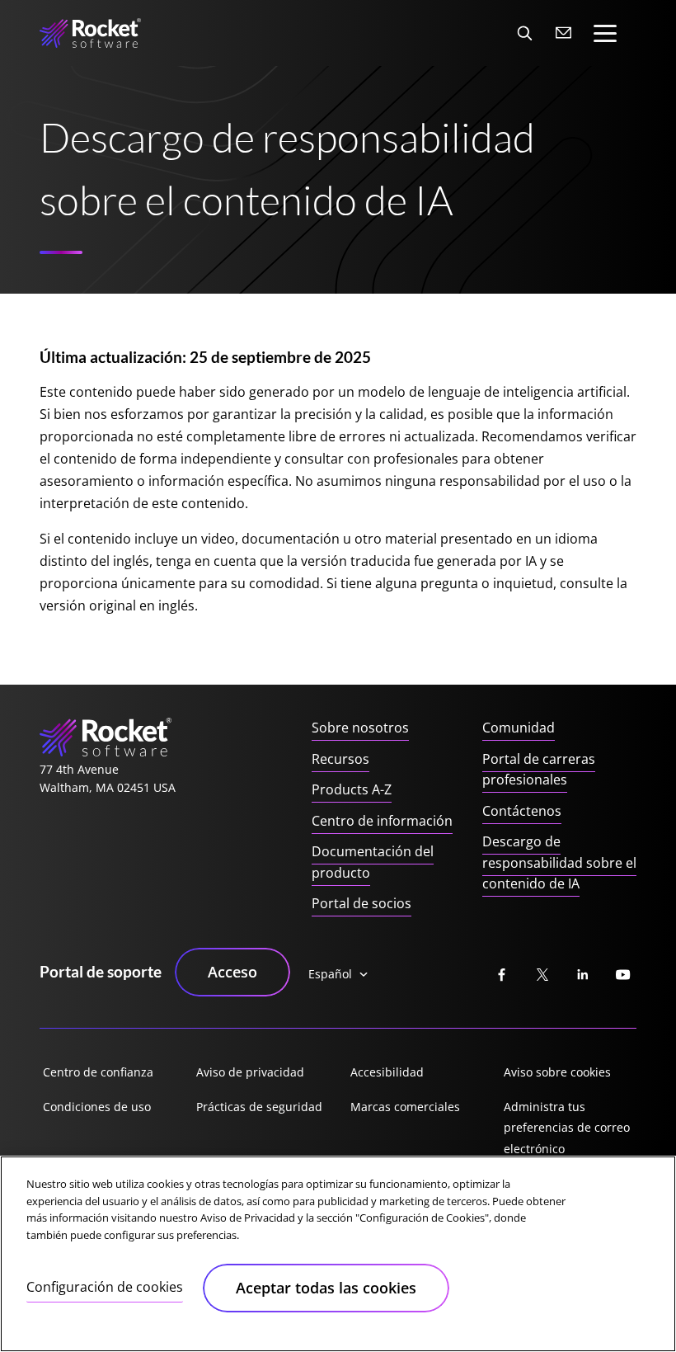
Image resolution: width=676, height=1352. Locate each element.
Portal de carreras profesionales (538, 769)
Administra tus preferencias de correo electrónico (567, 1128)
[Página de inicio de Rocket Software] (90, 33)
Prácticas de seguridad (259, 1106)
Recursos (340, 759)
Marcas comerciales (405, 1106)
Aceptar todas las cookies (326, 1288)
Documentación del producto (373, 862)
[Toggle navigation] (605, 33)
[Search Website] (524, 33)
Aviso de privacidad (250, 1072)
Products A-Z (352, 789)
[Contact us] (564, 33)
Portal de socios (361, 903)
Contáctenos (521, 811)
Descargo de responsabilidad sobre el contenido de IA (559, 862)
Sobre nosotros (360, 727)
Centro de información (382, 821)
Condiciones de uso (97, 1106)
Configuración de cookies (104, 1287)
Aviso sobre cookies (557, 1072)
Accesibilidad (387, 1072)
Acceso (232, 972)
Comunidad (518, 727)
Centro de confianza (98, 1072)
